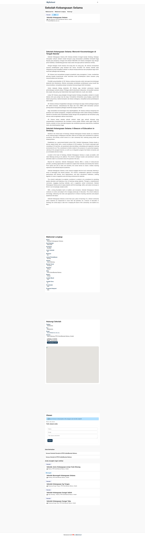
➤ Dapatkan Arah (52, 342)
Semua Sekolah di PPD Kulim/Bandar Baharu (59, 457)
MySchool (51, 2)
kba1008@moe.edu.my (53, 332)
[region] (72, 36)
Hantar (50, 440)
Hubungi (69, 11)
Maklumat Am (49, 11)
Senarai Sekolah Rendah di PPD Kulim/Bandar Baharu (61, 453)
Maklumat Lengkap (60, 11)
